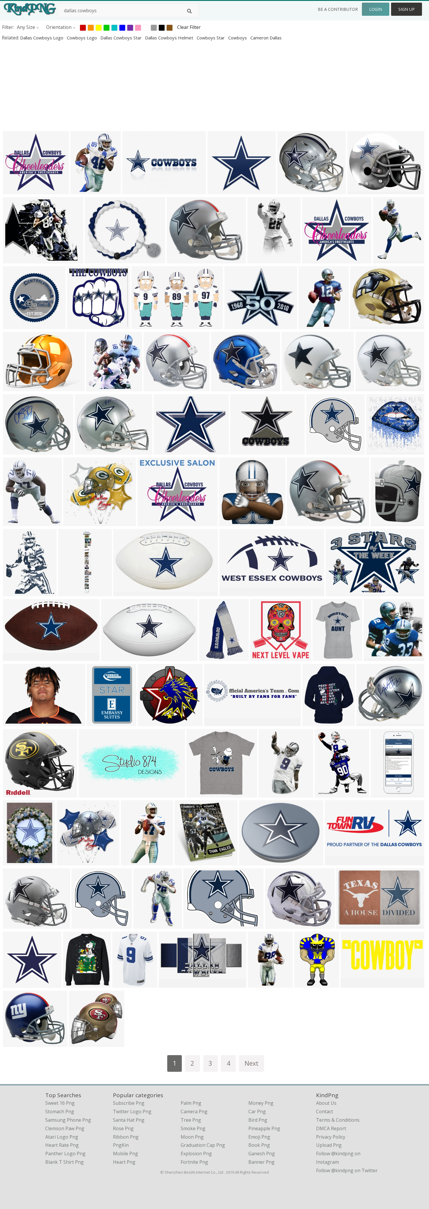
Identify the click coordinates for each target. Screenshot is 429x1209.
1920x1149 (126, 592)
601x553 (218, 190)
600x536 (276, 925)
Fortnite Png (194, 1162)
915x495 (170, 984)
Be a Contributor (338, 9)
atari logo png (61, 1137)
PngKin (121, 1145)
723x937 (323, 657)
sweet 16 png (60, 1103)
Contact (324, 1111)
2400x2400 (16, 984)
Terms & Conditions (338, 1120)
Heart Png (124, 1162)
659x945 (123, 984)
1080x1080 (98, 259)
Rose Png (123, 1128)
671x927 (81, 190)
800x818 (185, 861)
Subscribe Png (128, 1103)
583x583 (80, 1043)
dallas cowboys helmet (169, 38)
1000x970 (367, 387)
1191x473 (90, 793)
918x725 (358, 190)
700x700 (222, 387)
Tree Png (191, 1120)
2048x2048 (70, 861)
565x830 (305, 984)
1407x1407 (16, 450)
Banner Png (261, 1162)
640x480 (165, 450)
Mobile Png (125, 1153)
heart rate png (62, 1145)
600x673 (14, 861)
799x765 (149, 722)
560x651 (14, 522)
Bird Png (257, 1120)
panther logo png (65, 1153)
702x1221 (259, 259)
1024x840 (15, 259)
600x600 (377, 450)
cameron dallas (266, 38)
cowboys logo (82, 38)
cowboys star (211, 38)
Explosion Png (196, 1153)
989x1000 (251, 861)
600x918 (309, 325)
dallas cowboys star (121, 38)
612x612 (97, 387)
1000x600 (149, 522)
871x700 (367, 722)
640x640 (78, 325)
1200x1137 (16, 190)
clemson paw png (64, 1128)
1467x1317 (157, 387)
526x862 (132, 861)
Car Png (257, 1111)
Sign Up (406, 9)
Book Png (259, 1145)
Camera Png (194, 1111)
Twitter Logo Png (132, 1111)
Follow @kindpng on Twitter (347, 1170)
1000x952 (314, 259)
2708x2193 (243, 450)
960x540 (142, 325)
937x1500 (211, 657)
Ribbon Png (126, 1137)
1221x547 (231, 592)
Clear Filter (189, 27)
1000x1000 (100, 722)
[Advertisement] (175, 86)
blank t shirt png (64, 1162)
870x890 (86, 450)
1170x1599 (386, 259)
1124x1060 (76, 522)
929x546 (112, 657)
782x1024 (383, 522)
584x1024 (383, 793)
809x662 (361, 325)
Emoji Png (259, 1137)
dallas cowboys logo (42, 38)
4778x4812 (263, 657)
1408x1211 (237, 325)
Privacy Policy (330, 1137)
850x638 (133, 190)
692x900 (14, 592)
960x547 (14, 387)
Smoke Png (193, 1128)
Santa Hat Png (128, 1120)
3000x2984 (146, 925)
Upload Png (329, 1145)
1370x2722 (271, 793)
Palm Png (191, 1103)
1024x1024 (199, 793)
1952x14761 (72, 592)
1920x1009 (16, 657)
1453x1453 (16, 325)
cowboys (238, 38)
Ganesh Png (261, 1153)
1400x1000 (16, 722)
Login (375, 9)
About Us (326, 1103)
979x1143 (75, 984)
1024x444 (337, 861)
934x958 (317, 450)
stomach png (59, 1111)
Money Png (260, 1103)
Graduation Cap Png (203, 1145)
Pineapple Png (264, 1128)
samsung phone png (68, 1120)
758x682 (14, 925)
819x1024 (327, 793)
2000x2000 (349, 925)
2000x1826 (290, 190)
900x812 (178, 259)
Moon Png (192, 1137)
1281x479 (352, 984)
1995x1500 (217, 722)
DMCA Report (331, 1128)
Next (252, 1063)
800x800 (230, 522)
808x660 (293, 387)
